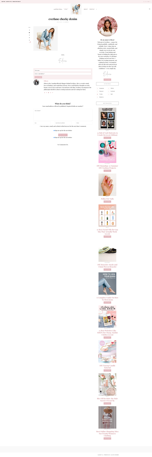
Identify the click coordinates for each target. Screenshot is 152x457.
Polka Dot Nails (107, 199)
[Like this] (29, 42)
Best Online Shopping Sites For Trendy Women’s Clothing (107, 433)
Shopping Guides (58, 9)
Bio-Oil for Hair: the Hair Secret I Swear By (107, 399)
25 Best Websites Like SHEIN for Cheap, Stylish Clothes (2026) (107, 332)
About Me (3, 1)
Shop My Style (9, 1)
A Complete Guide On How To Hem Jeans (107, 298)
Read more (107, 137)
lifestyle (92, 9)
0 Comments (66, 22)
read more (107, 79)
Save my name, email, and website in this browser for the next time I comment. (63, 126)
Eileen (46, 81)
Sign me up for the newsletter (63, 130)
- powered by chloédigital (114, 454)
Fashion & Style (107, 328)
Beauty (86, 9)
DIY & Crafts (107, 163)
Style (66, 9)
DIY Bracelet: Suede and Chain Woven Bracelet (107, 265)
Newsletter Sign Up (16, 1)
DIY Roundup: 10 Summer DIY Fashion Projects (107, 167)
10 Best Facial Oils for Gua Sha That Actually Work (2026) (107, 231)
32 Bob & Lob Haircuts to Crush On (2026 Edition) (107, 134)
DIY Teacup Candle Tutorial (107, 366)
